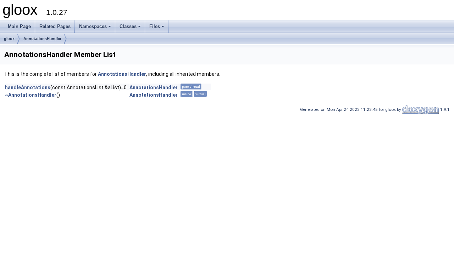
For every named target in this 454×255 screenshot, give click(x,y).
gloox (9, 38)
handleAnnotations (27, 87)
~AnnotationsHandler (30, 95)
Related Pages (55, 26)
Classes (128, 26)
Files (154, 26)
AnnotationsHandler (42, 38)
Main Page (19, 26)
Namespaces (93, 26)
